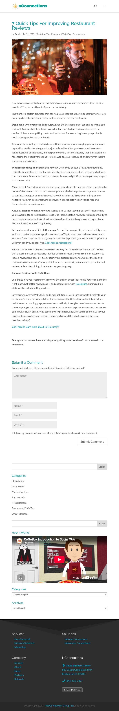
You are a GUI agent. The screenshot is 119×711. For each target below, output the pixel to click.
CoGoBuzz (81, 283)
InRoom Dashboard (72, 690)
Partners (19, 674)
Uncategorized (20, 513)
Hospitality (18, 480)
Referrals (19, 678)
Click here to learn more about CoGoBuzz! (35, 326)
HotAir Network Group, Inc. (59, 705)
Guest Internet (22, 638)
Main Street (18, 486)
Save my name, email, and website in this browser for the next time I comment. (56, 433)
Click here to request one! (58, 242)
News (17, 670)
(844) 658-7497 (74, 680)
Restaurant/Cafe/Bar (61, 34)
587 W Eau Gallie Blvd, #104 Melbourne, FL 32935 (77, 669)
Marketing (20, 647)
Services (18, 662)
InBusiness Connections (77, 642)
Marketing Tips (43, 34)
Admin (18, 34)
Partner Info (18, 497)
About (17, 666)
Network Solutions (24, 642)
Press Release (19, 502)
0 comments (79, 34)
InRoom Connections (76, 638)
